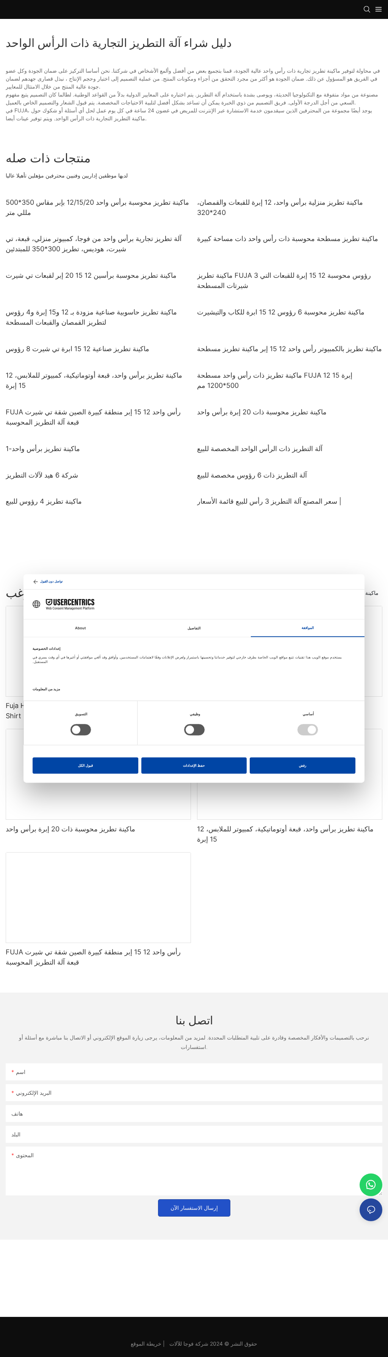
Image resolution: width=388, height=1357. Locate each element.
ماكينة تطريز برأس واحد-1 (43, 449)
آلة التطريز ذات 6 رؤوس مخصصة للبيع (252, 475)
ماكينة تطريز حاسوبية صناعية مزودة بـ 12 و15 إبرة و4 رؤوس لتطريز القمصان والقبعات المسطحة (91, 317)
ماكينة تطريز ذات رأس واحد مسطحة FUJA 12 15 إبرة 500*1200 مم (274, 380)
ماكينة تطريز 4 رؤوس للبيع (44, 501)
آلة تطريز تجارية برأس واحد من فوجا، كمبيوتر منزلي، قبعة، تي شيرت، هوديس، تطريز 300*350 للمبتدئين (93, 244)
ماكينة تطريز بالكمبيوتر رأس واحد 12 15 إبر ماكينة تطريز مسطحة (289, 349)
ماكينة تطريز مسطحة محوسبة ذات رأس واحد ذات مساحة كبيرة (287, 239)
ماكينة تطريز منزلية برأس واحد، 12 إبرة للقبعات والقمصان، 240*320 (280, 207)
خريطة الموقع (146, 1343)
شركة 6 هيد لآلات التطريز (42, 475)
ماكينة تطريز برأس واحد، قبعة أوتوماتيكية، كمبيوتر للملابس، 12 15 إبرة (94, 380)
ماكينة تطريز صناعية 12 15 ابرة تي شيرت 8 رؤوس (77, 349)
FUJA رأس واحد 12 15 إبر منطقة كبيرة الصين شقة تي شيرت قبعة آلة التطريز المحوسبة (93, 417)
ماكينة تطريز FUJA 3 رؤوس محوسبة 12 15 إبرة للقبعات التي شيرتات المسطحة (284, 280)
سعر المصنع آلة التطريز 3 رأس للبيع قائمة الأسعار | (269, 501)
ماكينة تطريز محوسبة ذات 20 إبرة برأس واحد (262, 412)
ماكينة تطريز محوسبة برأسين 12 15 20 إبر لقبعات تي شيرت (91, 275)
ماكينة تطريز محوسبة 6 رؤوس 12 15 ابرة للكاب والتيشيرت (281, 312)
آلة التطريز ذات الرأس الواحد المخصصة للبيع (259, 449)
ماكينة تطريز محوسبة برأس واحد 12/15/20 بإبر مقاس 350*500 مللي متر (97, 207)
